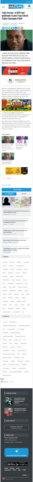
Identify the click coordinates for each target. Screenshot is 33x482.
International (12, 290)
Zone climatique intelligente (15, 371)
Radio (24, 470)
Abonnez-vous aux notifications (16, 427)
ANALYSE (12, 262)
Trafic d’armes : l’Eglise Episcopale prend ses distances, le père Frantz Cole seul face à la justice (7, 147)
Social (9, 234)
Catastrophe (26, 262)
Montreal (24, 354)
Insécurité (5, 290)
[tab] (9, 194)
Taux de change (17, 189)
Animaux (19, 262)
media (22, 294)
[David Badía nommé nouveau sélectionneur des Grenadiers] (8, 412)
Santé (9, 214)
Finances (25, 280)
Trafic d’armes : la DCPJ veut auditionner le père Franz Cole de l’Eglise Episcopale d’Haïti (15, 15)
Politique (5, 214)
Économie (18, 272)
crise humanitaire (11, 329)
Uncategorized (16, 312)
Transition (14, 368)
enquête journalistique (8, 336)
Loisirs (10, 294)
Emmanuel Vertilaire (15, 332)
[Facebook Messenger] (12, 28)
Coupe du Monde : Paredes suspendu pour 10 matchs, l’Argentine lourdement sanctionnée (19, 400)
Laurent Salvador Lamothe (9, 354)
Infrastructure (23, 343)
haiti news (5, 343)
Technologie (10, 308)
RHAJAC (13, 361)
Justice (26, 290)
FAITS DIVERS (6, 280)
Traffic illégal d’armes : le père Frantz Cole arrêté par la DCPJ (7, 162)
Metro (18, 354)
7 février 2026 (12, 322)
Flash (4, 283)
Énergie (11, 276)
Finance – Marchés (16, 280)
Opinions (17, 297)
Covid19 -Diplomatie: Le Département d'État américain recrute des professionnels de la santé (16, 211)
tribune (24, 308)
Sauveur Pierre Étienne (13, 364)
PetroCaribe (5, 361)
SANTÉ (4, 364)
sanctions (27, 361)
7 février (5, 322)
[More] (22, 28)
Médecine (16, 294)
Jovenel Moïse (6, 350)
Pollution (5, 304)
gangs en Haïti (17, 339)
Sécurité (7, 23)
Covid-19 (12, 269)
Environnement (19, 276)
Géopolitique (10, 283)
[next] (10, 414)
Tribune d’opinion (6, 312)
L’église (4, 294)
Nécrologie (16, 357)
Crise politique (21, 329)
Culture (25, 269)
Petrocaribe (5, 301)
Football (4, 339)
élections (26, 371)
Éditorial (24, 272)
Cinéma (4, 265)
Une (23, 312)
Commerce (11, 265)
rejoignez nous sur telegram (16, 455)
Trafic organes (6, 368)
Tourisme (18, 308)
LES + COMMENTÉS (9, 194)
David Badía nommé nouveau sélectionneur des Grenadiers (20, 409)
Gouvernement (19, 283)
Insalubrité (5, 347)
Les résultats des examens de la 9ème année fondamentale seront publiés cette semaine (15, 221)
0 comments (14, 24)
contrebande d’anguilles (24, 325)
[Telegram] (18, 28)
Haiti (24, 339)
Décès (4, 272)
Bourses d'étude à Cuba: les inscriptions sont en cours (14, 240)
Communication (20, 265)
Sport (4, 308)
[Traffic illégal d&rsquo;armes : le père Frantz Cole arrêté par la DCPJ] (8, 156)
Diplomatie (10, 272)
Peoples (23, 297)
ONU (23, 357)
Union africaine (22, 368)
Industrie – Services (22, 287)
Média (27, 294)
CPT (4, 329)
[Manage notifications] (3, 478)
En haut (25, 475)
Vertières (5, 371)
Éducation (5, 224)
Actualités (5, 262)
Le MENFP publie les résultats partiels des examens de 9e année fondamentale (15, 231)
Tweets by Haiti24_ (6, 185)
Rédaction (21, 23)
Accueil (6, 468)
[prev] (10, 399)
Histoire (4, 287)
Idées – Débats (12, 287)
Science (16, 304)
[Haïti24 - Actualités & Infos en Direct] (16, 7)
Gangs (10, 339)
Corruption (5, 269)
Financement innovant (20, 336)
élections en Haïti (7, 375)
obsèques (10, 297)
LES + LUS (24, 194)
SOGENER (24, 364)
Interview (20, 290)
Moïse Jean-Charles (7, 357)
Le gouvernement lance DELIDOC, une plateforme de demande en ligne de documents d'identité (16, 249)
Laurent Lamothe (21, 350)
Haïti (26, 283)
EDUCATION (5, 332)
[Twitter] (6, 28)
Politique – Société (21, 301)
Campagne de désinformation (9, 325)
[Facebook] (3, 28)
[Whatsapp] (9, 28)
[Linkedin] (15, 28)
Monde (4, 297)
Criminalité (19, 269)
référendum (20, 361)
